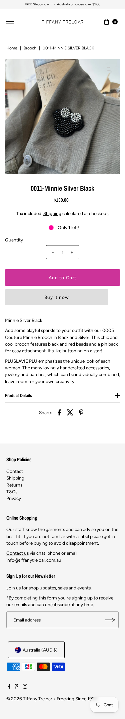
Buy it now (56, 297)
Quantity (14, 239)
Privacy (13, 498)
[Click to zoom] (109, 69)
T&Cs (11, 491)
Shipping (52, 213)
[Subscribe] (110, 619)
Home (11, 48)
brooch (30, 48)
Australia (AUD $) (40, 650)
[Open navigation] (10, 21)
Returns (14, 485)
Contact (14, 471)
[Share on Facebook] (59, 412)
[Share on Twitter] (70, 412)
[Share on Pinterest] (81, 412)
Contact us (17, 553)
